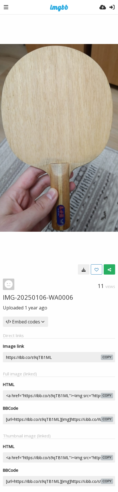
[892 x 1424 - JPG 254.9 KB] (83, 269)
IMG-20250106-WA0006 (38, 297)
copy (107, 357)
